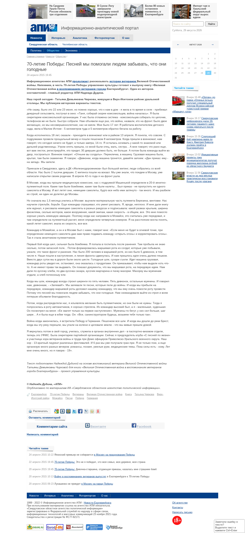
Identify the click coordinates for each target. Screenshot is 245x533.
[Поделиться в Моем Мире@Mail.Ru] (68, 411)
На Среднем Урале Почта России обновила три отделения (60, 10)
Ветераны (78, 394)
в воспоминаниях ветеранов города (81, 88)
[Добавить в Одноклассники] (92, 411)
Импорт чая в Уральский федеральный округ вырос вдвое (201, 11)
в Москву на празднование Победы (114, 454)
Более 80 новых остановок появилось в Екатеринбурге (155, 10)
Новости (36, 37)
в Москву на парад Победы (97, 483)
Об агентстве (180, 502)
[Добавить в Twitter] (74, 411)
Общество (53, 50)
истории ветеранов (123, 81)
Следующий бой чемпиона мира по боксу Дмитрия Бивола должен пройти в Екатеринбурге (201, 142)
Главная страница (35, 56)
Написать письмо (182, 512)
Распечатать (40, 411)
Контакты (177, 507)
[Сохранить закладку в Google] (56, 411)
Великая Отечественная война (104, 394)
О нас (126, 37)
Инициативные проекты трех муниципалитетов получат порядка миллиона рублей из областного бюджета (202, 160)
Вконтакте (98, 426)
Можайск (57, 398)
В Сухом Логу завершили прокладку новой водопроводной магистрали (108, 11)
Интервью (58, 37)
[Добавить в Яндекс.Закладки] (98, 411)
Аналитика (80, 37)
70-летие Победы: (64, 462)
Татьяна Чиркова (144, 394)
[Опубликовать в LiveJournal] (86, 411)
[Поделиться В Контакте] (62, 411)
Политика (35, 50)
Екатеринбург (39, 394)
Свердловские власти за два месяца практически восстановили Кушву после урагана (202, 177)
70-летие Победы (60, 394)
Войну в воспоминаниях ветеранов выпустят (80, 476)
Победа (79, 398)
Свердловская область (43, 44)
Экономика (71, 50)
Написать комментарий (42, 434)
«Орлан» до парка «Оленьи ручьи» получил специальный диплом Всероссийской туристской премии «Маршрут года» (193, 104)
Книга (128, 394)
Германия (92, 398)
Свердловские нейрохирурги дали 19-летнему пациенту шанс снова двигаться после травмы (202, 124)
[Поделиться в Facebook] (80, 411)
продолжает (80, 81)
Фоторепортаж (105, 37)
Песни (69, 398)
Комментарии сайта (52, 426)
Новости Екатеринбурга (97, 502)
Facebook (144, 426)
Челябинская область (74, 44)
